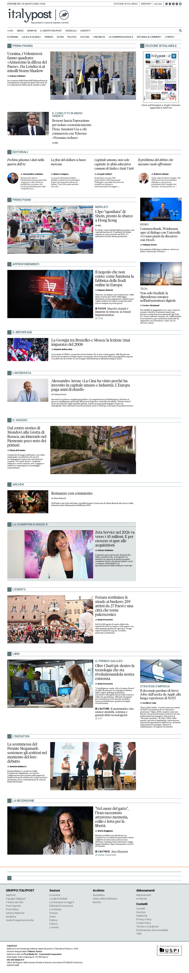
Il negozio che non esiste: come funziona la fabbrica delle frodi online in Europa (114, 278)
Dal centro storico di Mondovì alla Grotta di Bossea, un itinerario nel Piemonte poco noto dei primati (26, 436)
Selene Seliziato (17, 76)
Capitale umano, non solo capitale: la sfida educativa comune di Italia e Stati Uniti (114, 164)
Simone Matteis (105, 290)
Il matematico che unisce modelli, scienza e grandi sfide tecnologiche (114, 712)
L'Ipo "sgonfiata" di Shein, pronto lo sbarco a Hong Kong (114, 216)
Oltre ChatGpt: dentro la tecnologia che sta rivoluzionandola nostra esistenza (114, 672)
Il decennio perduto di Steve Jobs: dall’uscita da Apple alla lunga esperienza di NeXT (160, 694)
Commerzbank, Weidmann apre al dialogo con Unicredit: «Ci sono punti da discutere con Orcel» (160, 234)
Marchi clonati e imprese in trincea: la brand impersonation (113, 312)
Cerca (180, 30)
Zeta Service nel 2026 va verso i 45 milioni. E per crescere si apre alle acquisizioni (115, 538)
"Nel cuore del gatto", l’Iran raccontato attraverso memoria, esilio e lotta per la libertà (112, 817)
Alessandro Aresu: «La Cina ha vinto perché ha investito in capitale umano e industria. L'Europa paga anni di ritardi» (90, 385)
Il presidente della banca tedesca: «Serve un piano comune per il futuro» (159, 250)
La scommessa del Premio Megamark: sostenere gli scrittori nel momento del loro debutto (27, 753)
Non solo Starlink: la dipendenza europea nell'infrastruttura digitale (158, 297)
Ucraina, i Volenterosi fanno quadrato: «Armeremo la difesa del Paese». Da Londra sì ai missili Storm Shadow (27, 62)
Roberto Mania (161, 174)
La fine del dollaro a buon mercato (68, 162)
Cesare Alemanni (151, 305)
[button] (159, 3)
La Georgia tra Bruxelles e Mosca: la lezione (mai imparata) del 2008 (90, 342)
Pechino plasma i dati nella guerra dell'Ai (25, 162)
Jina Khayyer (119, 851)
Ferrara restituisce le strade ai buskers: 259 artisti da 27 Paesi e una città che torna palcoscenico (114, 606)
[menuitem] (11, 30)
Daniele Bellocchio (63, 349)
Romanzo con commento (72, 493)
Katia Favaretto (105, 620)
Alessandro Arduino (33, 174)
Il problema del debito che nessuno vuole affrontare (155, 162)
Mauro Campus (60, 174)
